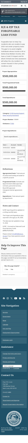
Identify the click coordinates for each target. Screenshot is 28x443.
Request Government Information (13, 404)
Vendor (19, 145)
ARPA (14, 16)
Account (13, 145)
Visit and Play (7, 328)
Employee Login (8, 340)
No (12, 269)
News (4, 320)
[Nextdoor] (20, 298)
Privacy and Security (9, 358)
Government (6, 316)
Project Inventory (22, 16)
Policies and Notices (9, 362)
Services (5, 312)
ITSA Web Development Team (7, 429)
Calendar (5, 324)
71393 (12, 123)
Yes (7, 269)
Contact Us (6, 396)
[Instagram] (8, 298)
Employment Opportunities (11, 332)
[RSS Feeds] (24, 298)
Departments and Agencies (11, 400)
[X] (11, 298)
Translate (16, 368)
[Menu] (26, 21)
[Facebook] (4, 298)
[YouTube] (15, 298)
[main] (14, 152)
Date (4, 145)
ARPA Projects (8, 21)
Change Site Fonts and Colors (12, 354)
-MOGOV (9, 6)
